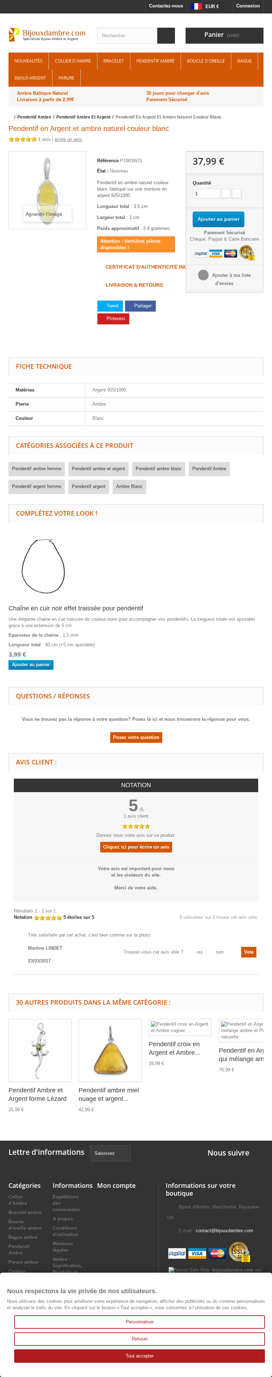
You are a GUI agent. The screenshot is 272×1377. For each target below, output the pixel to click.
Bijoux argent (30, 78)
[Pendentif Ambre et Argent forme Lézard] (40, 1050)
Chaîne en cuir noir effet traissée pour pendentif (75, 608)
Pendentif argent (89, 486)
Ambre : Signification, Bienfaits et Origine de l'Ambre (67, 1272)
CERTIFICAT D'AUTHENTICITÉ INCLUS (138, 267)
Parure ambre (23, 1262)
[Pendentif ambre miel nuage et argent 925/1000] (110, 1050)
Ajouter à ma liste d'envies (231, 279)
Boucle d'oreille (206, 61)
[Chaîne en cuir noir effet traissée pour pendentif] (43, 564)
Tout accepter (140, 1356)
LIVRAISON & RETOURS (132, 285)
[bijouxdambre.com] (47, 35)
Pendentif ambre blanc (159, 468)
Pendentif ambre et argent (98, 468)
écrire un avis (68, 139)
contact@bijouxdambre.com (224, 1230)
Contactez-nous (166, 6)
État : (102, 171)
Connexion (248, 6)
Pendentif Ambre (155, 61)
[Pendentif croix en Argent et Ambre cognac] (180, 1027)
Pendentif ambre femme (36, 468)
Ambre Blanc (129, 486)
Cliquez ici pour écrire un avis (136, 847)
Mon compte (116, 1185)
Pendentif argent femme (36, 486)
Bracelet (113, 61)
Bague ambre (23, 1237)
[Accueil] (10, 117)
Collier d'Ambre (73, 61)
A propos (63, 1219)
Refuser (140, 1339)
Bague (244, 61)
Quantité (202, 183)
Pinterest (115, 318)
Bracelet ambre (24, 1212)
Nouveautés (28, 61)
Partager (142, 305)
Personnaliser (140, 1321)
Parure (66, 78)
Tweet (112, 305)
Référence (108, 160)
